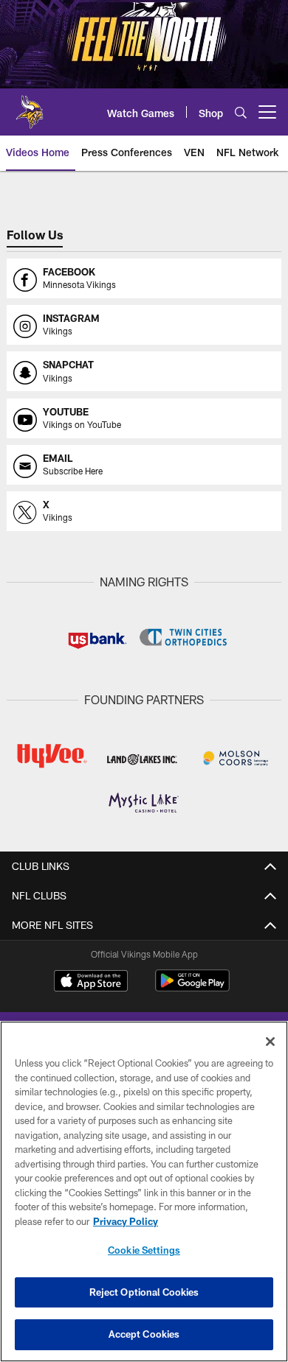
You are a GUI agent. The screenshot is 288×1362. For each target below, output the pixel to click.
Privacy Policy (125, 1221)
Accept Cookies (144, 1334)
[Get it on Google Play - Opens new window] (192, 988)
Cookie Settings (144, 1250)
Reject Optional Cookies (144, 1292)
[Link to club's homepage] (29, 106)
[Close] (270, 1041)
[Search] (241, 112)
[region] (144, 1191)
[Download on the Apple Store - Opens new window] (91, 982)
